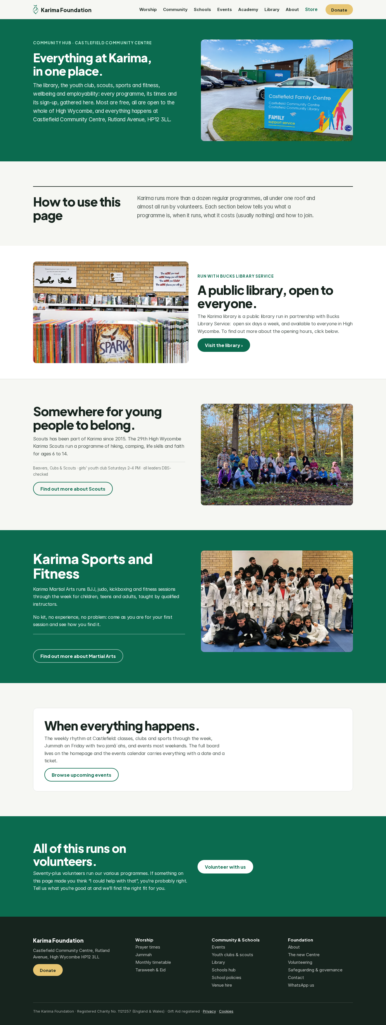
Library (271, 9)
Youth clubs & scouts (232, 954)
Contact (296, 977)
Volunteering (300, 962)
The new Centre (304, 954)
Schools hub (224, 970)
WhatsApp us (301, 985)
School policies (226, 977)
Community (175, 9)
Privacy (209, 1011)
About (292, 9)
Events (224, 9)
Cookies (226, 1011)
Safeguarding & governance (315, 970)
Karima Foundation (58, 940)
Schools (202, 9)
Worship (148, 9)
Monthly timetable (153, 962)
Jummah (143, 954)
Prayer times (147, 947)
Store (311, 9)
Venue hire (222, 985)
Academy (248, 9)
